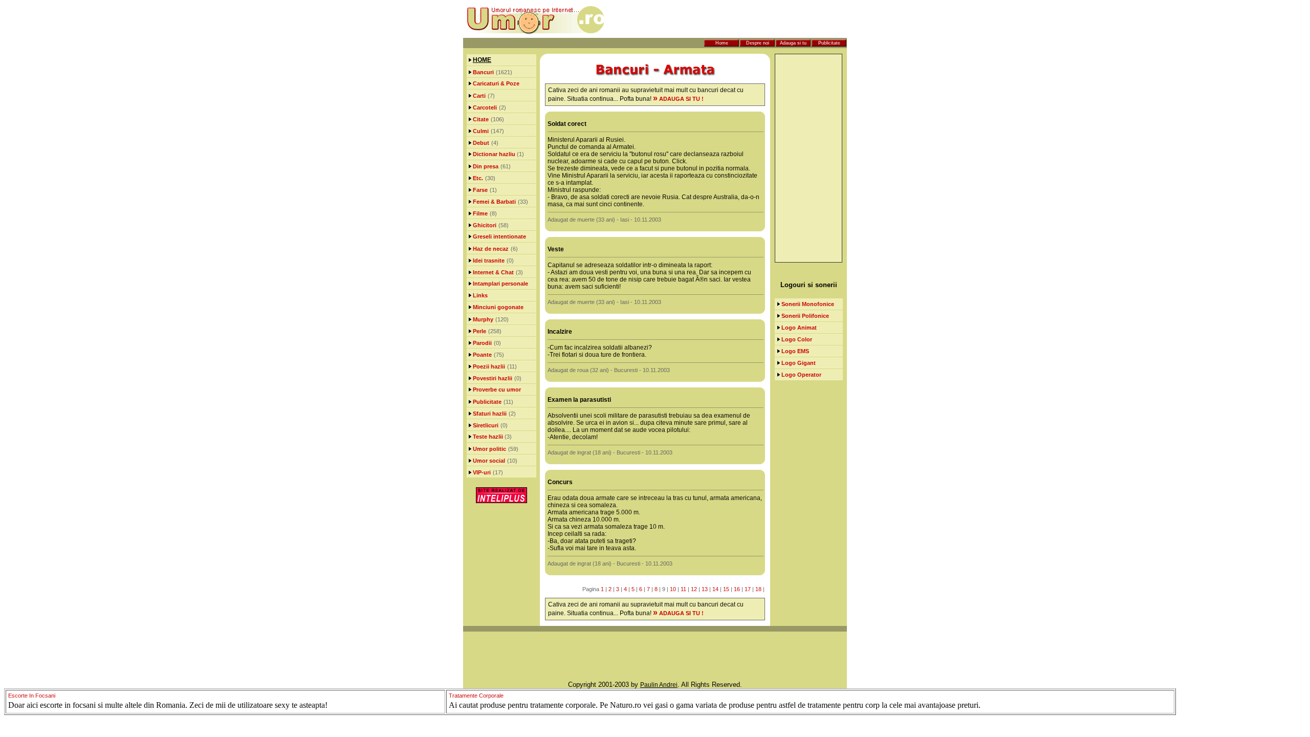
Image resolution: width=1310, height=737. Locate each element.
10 (673, 589)
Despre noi (757, 43)
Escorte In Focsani (31, 695)
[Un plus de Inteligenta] (501, 501)
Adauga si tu (793, 43)
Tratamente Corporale (476, 695)
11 (683, 589)
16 (737, 589)
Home (721, 43)
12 (694, 589)
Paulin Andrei (659, 684)
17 (748, 589)
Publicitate (829, 43)
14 (715, 589)
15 (726, 589)
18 (758, 589)
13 (705, 589)
